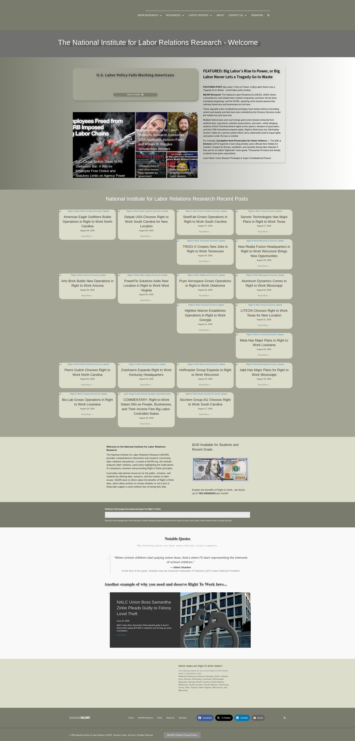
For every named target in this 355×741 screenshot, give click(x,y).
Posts (159, 718)
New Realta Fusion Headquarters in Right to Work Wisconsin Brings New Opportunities (264, 251)
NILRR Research (145, 718)
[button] (161, 15)
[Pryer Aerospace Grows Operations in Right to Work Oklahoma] (205, 275)
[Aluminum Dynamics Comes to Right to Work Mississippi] (264, 275)
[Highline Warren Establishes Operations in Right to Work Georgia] (205, 305)
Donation (183, 718)
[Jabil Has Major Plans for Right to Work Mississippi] (264, 364)
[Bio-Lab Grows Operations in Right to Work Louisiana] (87, 394)
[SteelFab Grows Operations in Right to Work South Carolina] (205, 211)
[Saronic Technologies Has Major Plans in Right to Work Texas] (264, 211)
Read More (87, 236)
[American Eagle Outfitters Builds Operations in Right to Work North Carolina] (87, 211)
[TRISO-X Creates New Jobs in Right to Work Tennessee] (205, 240)
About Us (170, 718)
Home (131, 718)
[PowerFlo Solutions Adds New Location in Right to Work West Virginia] (146, 275)
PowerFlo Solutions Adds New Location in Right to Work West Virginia (146, 285)
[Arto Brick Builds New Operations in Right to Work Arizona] (87, 275)
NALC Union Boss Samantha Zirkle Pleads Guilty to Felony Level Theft (144, 608)
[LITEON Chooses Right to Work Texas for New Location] (264, 305)
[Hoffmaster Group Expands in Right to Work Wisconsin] (205, 364)
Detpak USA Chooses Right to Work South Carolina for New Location (146, 221)
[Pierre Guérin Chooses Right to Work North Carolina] (87, 364)
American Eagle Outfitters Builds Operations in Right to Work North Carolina (87, 221)
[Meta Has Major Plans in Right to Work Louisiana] (264, 334)
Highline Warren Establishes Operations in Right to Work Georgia (205, 315)
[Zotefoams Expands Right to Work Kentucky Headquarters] (146, 364)
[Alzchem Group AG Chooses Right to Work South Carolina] (205, 394)
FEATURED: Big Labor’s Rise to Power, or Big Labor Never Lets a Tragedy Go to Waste (241, 74)
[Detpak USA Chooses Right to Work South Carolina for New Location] (146, 211)
